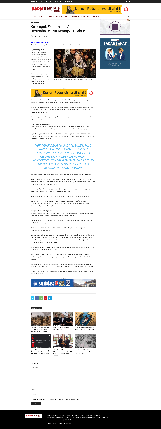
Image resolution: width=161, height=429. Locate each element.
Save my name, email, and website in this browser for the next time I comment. (57, 399)
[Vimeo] (127, 1)
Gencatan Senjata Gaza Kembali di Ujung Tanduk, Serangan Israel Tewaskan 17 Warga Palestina (40, 329)
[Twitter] (124, 1)
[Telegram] (50, 298)
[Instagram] (121, 1)
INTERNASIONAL (35, 22)
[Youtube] (129, 1)
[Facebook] (119, 1)
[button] (128, 16)
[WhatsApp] (41, 298)
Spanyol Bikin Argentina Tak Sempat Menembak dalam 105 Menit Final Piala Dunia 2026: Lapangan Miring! (40, 351)
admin (36, 36)
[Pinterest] (45, 298)
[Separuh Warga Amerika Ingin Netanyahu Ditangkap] (63, 319)
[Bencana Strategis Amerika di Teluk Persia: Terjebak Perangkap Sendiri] (85, 319)
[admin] (32, 36)
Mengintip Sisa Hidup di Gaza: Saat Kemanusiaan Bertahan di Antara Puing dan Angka (84, 351)
